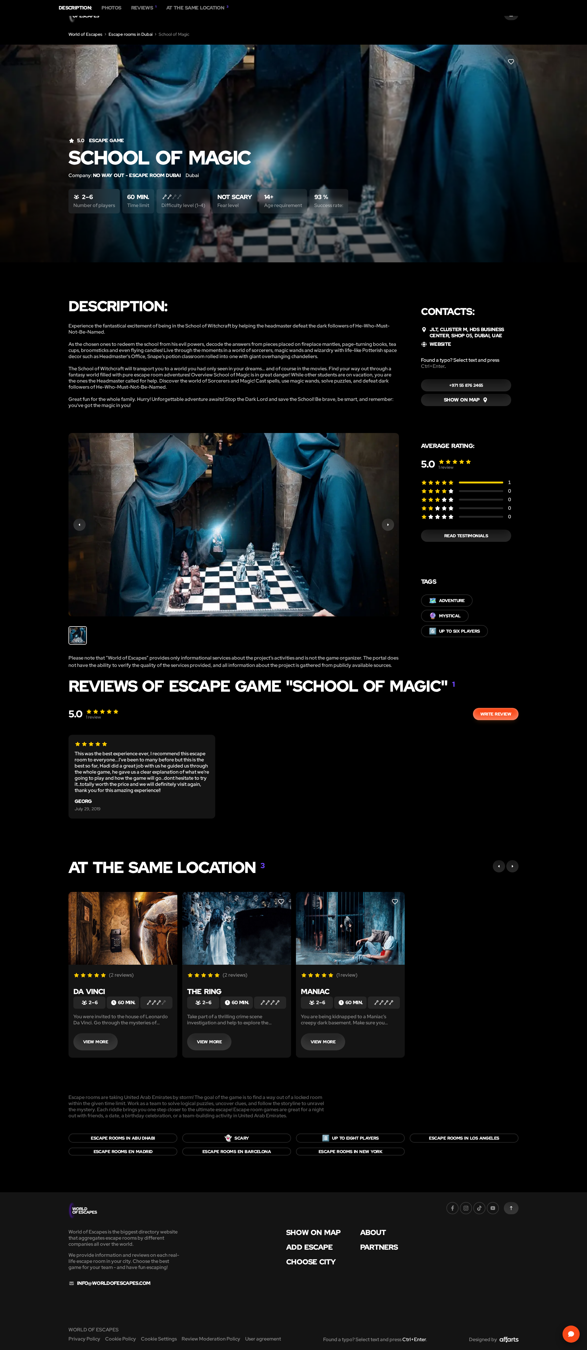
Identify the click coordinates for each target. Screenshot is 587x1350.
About (373, 1232)
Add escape (309, 1247)
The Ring (204, 991)
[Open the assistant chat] (571, 1334)
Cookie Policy (120, 1339)
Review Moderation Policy (211, 1339)
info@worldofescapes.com (113, 1283)
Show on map (313, 1232)
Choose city (311, 1262)
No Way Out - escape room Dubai (137, 175)
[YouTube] (493, 1208)
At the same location (197, 8)
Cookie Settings (159, 1339)
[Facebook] (452, 1208)
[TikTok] (479, 1208)
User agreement (263, 1339)
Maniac (315, 991)
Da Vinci (89, 991)
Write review (495, 714)
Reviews (144, 8)
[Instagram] (466, 1208)
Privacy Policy (84, 1339)
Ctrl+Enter (433, 366)
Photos (111, 8)
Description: (75, 8)
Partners (379, 1247)
